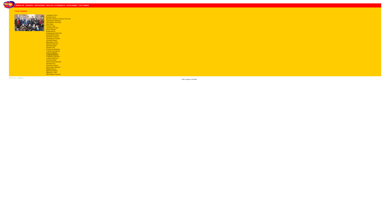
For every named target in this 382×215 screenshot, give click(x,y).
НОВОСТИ (20, 5)
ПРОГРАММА (40, 5)
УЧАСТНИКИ (83, 5)
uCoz (199, 79)
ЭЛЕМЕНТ (29, 5)
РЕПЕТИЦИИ (72, 5)
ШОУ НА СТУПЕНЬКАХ (55, 5)
